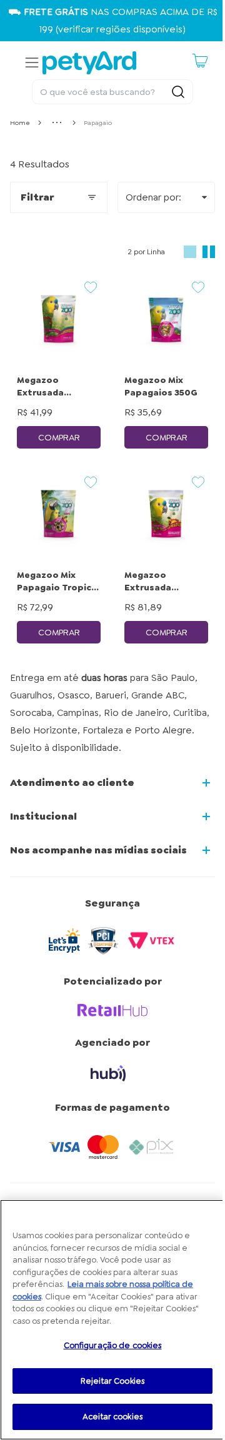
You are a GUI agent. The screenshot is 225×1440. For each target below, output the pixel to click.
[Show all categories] (56, 122)
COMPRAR (59, 437)
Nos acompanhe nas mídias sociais (98, 850)
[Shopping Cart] (200, 60)
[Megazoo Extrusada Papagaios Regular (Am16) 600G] (59, 319)
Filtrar (37, 197)
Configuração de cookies (113, 1345)
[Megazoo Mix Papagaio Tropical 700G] (59, 514)
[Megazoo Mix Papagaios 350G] (166, 319)
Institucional (43, 816)
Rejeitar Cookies (112, 1381)
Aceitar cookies (112, 1416)
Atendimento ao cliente (72, 782)
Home (20, 123)
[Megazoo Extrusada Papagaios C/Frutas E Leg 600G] (166, 514)
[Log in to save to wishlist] (90, 287)
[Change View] (190, 252)
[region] (112, 1319)
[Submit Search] (178, 91)
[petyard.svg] (89, 62)
